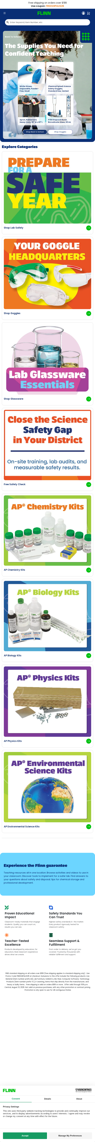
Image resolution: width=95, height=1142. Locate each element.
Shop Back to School (35, 132)
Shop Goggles (60, 132)
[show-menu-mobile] (4, 13)
